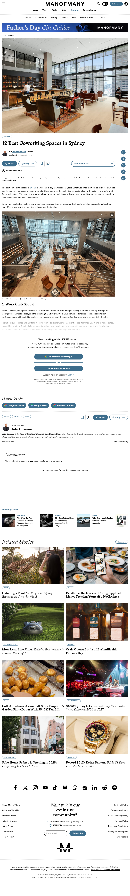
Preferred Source (65, 405)
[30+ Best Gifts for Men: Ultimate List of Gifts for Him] (121, 520)
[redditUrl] (104, 787)
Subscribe (116, 4)
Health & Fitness (87, 17)
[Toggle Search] (99, 3)
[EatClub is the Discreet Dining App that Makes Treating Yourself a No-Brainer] (97, 565)
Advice (28, 17)
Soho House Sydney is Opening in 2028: (29, 764)
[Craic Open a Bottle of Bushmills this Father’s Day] (97, 622)
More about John (8, 442)
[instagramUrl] (35, 787)
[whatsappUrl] (74, 787)
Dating (54, 17)
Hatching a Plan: (27, 594)
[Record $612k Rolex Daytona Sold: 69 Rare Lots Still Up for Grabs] (97, 735)
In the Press (7, 826)
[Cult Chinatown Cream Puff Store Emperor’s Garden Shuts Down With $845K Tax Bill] (33, 678)
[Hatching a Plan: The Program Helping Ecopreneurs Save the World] (33, 565)
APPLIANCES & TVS (10, 644)
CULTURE (7, 136)
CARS (94, 515)
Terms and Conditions (118, 826)
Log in (33, 461)
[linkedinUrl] (94, 787)
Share (11, 163)
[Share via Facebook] (124, 113)
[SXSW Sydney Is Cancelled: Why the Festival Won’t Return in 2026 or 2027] (97, 678)
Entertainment (90, 10)
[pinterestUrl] (114, 787)
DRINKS (70, 644)
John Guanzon (19, 151)
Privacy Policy (69, 379)
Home (4, 35)
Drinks (64, 17)
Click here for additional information (105, 870)
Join (41, 461)
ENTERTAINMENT (73, 700)
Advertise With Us (10, 810)
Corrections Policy (119, 810)
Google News (40, 405)
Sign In (71, 374)
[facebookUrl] (15, 787)
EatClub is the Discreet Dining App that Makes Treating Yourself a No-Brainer (93, 594)
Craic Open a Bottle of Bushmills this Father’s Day (91, 651)
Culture (74, 10)
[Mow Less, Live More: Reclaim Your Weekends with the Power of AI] (33, 622)
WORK (27, 416)
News (35, 10)
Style (54, 10)
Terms (59, 379)
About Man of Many (121, 442)
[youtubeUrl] (45, 787)
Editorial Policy (121, 805)
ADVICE (58, 515)
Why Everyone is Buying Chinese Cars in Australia (102, 520)
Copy (29, 163)
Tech (44, 10)
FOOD (70, 588)
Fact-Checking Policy (118, 815)
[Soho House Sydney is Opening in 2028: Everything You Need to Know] (33, 735)
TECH (6, 588)
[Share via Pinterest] (124, 124)
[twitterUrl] (25, 787)
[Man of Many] (65, 847)
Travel (102, 17)
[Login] (126, 4)
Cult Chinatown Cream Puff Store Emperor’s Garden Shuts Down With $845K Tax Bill (33, 707)
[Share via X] (124, 118)
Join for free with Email (59, 368)
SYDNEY (17, 416)
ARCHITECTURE (9, 757)
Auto (63, 10)
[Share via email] (123, 178)
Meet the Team (9, 815)
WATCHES (21, 515)
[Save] (41, 164)
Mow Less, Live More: (33, 651)
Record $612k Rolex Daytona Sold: (95, 764)
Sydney (33, 187)
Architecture (41, 17)
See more (122, 542)
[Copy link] (124, 129)
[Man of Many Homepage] (65, 4)
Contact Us (7, 831)
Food (74, 17)
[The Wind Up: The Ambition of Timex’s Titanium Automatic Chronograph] (8, 520)
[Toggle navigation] (4, 3)
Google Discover (16, 405)
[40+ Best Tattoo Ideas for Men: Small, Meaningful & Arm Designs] (46, 520)
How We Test (8, 836)
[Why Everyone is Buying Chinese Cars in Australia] (83, 520)
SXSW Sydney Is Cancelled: (95, 707)
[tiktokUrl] (55, 787)
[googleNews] (84, 787)
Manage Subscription (118, 831)
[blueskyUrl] (65, 787)
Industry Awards (9, 821)
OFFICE (6, 416)
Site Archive (122, 836)
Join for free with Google (60, 356)
